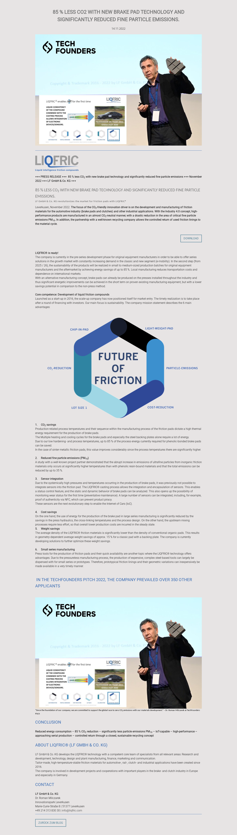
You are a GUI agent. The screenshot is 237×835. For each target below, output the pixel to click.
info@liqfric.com (72, 810)
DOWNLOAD (191, 238)
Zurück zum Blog (50, 822)
